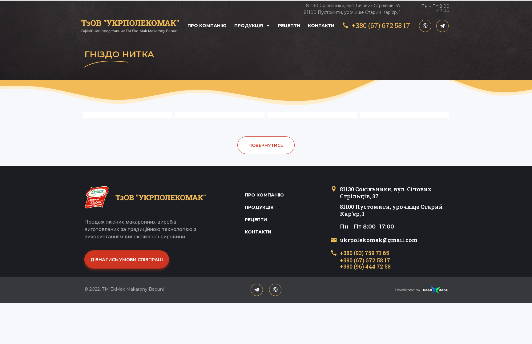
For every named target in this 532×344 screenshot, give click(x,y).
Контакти (321, 25)
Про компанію (207, 25)
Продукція (248, 25)
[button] (266, 145)
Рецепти (289, 25)
